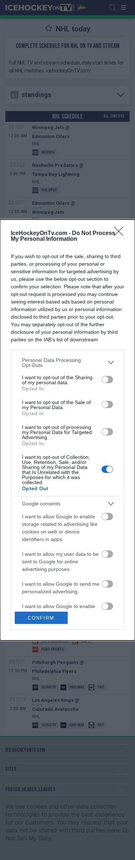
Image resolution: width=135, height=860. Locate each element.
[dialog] (67, 430)
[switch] (107, 379)
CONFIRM (41, 618)
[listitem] (67, 363)
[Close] (121, 233)
